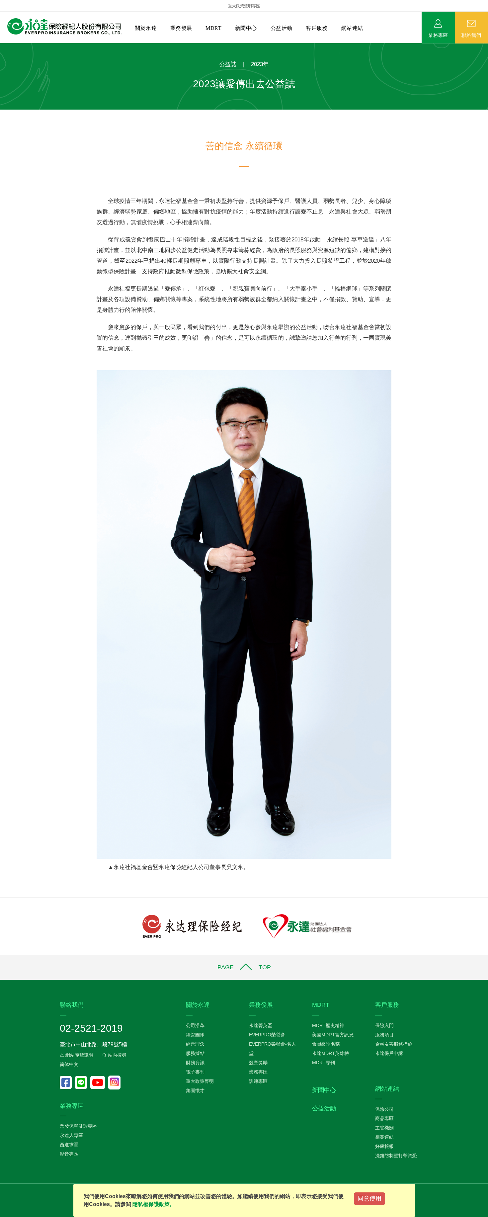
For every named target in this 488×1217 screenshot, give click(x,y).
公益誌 (227, 64)
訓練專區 (258, 1081)
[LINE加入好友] (82, 1082)
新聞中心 (246, 28)
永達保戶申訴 (389, 1053)
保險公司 (384, 1109)
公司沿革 (195, 1025)
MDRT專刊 (323, 1062)
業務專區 (438, 35)
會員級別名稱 (326, 1044)
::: (2, 46)
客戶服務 (317, 28)
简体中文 (69, 1064)
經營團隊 (195, 1034)
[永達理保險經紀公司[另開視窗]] (192, 926)
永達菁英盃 (260, 1025)
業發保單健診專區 (78, 1126)
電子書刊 (195, 1072)
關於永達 (146, 28)
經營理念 (195, 1044)
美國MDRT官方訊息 (333, 1034)
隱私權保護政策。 (153, 1204)
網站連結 (352, 28)
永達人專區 (71, 1135)
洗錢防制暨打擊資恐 (396, 1155)
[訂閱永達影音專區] (99, 1082)
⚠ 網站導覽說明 (76, 1055)
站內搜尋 (116, 1055)
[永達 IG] (114, 1082)
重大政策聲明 (200, 1081)
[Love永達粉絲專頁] (67, 1082)
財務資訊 (195, 1062)
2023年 (260, 64)
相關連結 (384, 1137)
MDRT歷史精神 (328, 1025)
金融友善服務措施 (393, 1044)
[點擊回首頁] (62, 26)
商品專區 (384, 1118)
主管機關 (384, 1127)
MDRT (213, 28)
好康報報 (384, 1146)
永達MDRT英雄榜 (330, 1053)
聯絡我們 (471, 35)
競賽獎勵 (258, 1062)
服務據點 (195, 1053)
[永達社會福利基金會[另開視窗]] (307, 926)
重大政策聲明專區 (244, 6)
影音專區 (69, 1154)
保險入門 (384, 1025)
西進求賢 (69, 1144)
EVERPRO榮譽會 (267, 1034)
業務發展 (181, 28)
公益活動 (281, 28)
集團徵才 (195, 1090)
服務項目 (384, 1034)
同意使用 (369, 1198)
